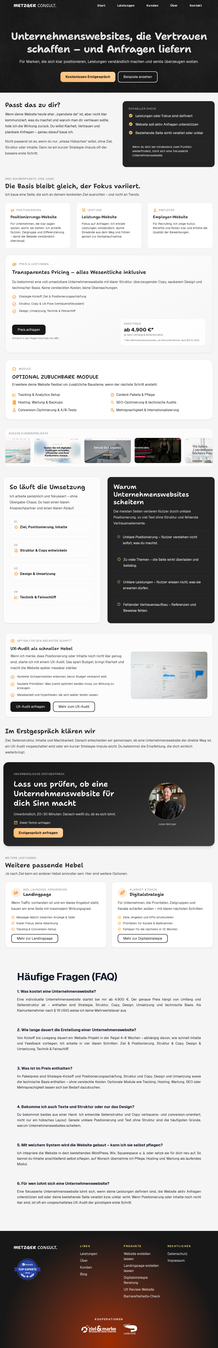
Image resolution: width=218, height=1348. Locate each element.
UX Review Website (139, 1289)
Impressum (176, 1260)
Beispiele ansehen (137, 77)
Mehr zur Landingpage (35, 938)
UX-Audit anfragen (30, 706)
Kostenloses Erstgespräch (88, 77)
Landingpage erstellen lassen (141, 1268)
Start (101, 5)
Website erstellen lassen (137, 1256)
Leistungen (126, 5)
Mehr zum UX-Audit (74, 706)
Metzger (35, 5)
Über (174, 5)
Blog (83, 1274)
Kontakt (196, 5)
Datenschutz (178, 1254)
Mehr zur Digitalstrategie (142, 938)
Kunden (152, 5)
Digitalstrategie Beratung (136, 1280)
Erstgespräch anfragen (38, 833)
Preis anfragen (29, 329)
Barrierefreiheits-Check (142, 1296)
